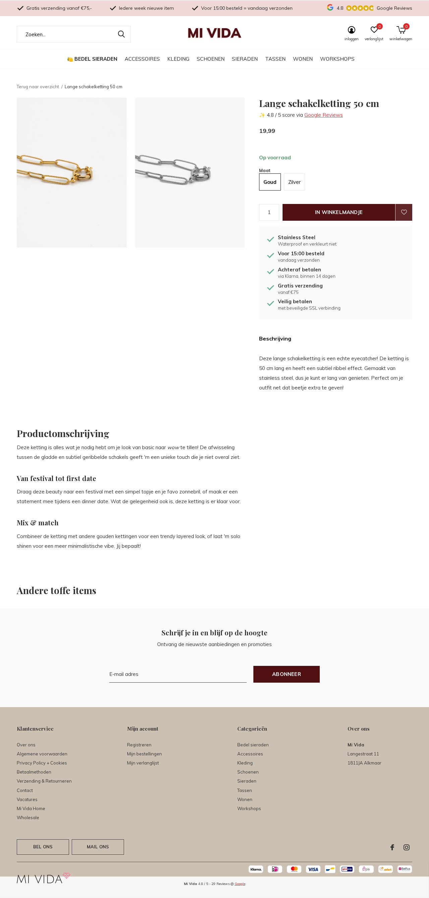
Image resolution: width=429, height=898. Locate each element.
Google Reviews (323, 115)
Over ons (26, 744)
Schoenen (211, 59)
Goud (270, 182)
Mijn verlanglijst (143, 762)
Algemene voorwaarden (42, 753)
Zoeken (121, 34)
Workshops (337, 59)
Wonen (303, 59)
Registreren (139, 744)
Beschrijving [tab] (275, 338)
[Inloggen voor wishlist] (403, 212)
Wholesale (28, 817)
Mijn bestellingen (144, 753)
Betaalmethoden (34, 772)
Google (240, 884)
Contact (25, 790)
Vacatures (27, 799)
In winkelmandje (339, 212)
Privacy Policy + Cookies (42, 762)
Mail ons (98, 846)
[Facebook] (392, 847)
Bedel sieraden (95, 59)
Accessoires (142, 59)
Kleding (178, 59)
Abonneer (286, 674)
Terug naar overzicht (38, 86)
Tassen (275, 59)
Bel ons (43, 846)
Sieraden (245, 59)
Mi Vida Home (31, 808)
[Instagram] (407, 847)
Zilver (294, 182)
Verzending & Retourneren (44, 781)
